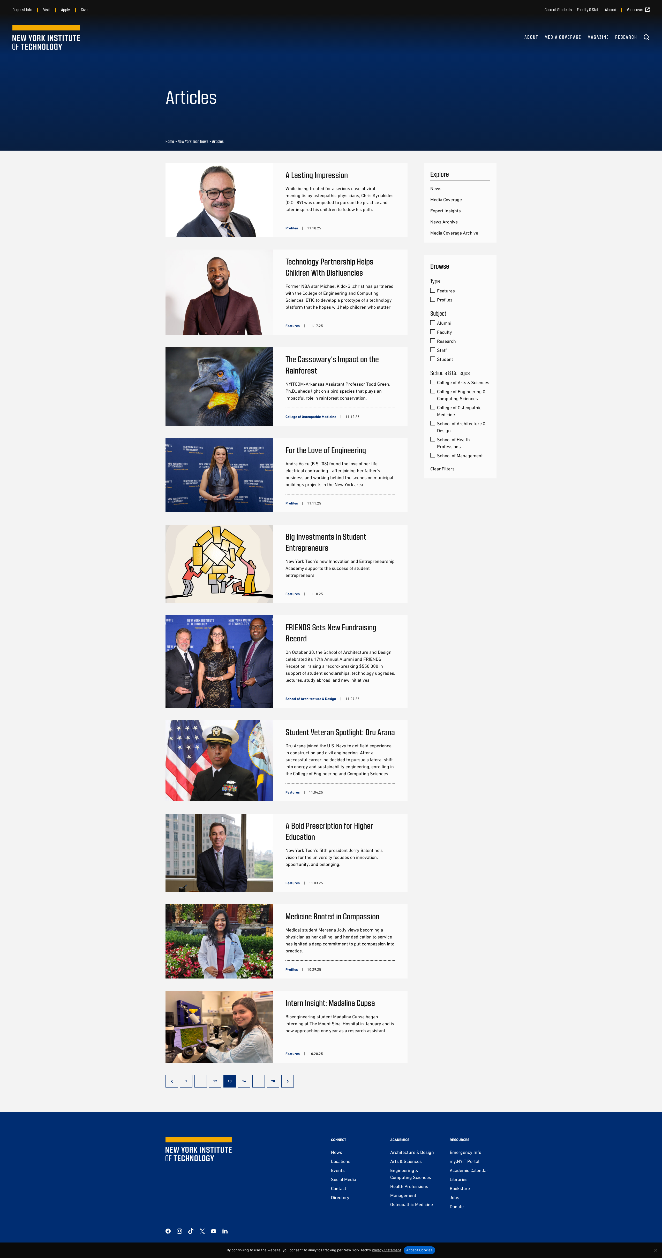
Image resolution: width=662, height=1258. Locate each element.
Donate (457, 1206)
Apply (65, 9)
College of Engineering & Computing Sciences (461, 395)
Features (446, 290)
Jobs (454, 1197)
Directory (340, 1197)
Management (403, 1195)
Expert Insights (445, 210)
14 (244, 1081)
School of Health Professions (453, 443)
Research (626, 37)
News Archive (444, 221)
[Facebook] (168, 1231)
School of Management (460, 455)
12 (215, 1081)
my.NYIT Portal (464, 1161)
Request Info (22, 9)
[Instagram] (179, 1231)
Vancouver (635, 9)
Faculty (444, 332)
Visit (46, 9)
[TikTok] (190, 1231)
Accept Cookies (419, 1250)
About (531, 37)
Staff (442, 350)
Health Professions (409, 1186)
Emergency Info (465, 1152)
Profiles (445, 299)
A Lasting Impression (316, 175)
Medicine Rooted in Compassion (332, 916)
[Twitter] (202, 1231)
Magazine (598, 37)
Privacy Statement (386, 1250)
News (435, 188)
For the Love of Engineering (325, 450)
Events (338, 1170)
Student (445, 359)
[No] (655, 1250)
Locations (340, 1161)
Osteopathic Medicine (411, 1204)
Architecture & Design (412, 1152)
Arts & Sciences (406, 1161)
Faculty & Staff (588, 9)
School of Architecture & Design (461, 427)
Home (170, 141)
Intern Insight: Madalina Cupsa (330, 1002)
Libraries (459, 1179)
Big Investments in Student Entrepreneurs (325, 541)
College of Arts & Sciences (463, 382)
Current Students (558, 9)
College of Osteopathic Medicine (459, 411)
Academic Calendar (469, 1170)
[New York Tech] (46, 37)
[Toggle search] (646, 37)
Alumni (610, 9)
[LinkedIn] (225, 1231)
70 (273, 1081)
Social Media (343, 1179)
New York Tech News (193, 141)
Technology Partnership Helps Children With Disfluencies (329, 266)
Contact (338, 1188)
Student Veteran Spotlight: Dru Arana (340, 732)
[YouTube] (213, 1231)
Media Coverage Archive (454, 233)
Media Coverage (563, 37)
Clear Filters (442, 468)
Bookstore (460, 1188)
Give (84, 9)
